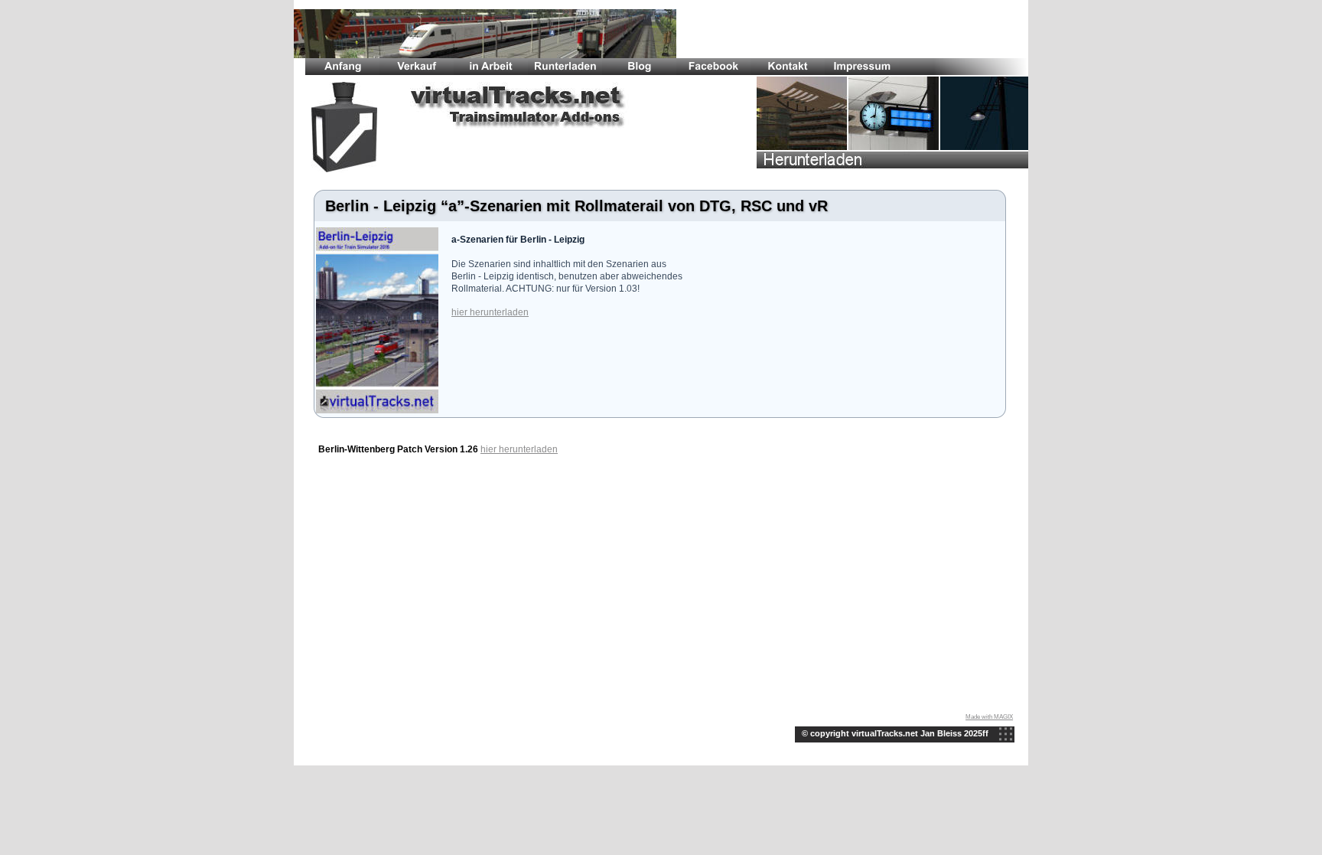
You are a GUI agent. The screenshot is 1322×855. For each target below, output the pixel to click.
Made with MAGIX (989, 716)
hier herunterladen (490, 312)
